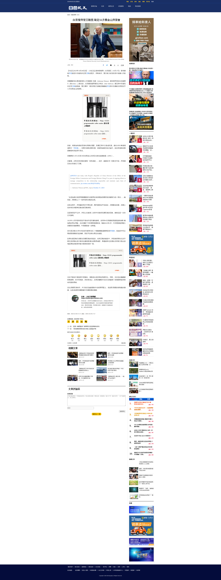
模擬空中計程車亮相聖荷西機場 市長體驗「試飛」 (148, 148)
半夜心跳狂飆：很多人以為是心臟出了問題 (148, 262)
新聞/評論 (94, 6)
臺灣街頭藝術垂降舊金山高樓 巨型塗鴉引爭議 (148, 217)
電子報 (148, 1)
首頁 (68, 14)
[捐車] (141, 254)
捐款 (139, 1)
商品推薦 (138, 6)
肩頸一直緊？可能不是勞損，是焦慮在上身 (148, 282)
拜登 (70, 73)
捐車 (135, 1)
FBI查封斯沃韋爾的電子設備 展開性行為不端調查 (148, 168)
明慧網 (127, 570)
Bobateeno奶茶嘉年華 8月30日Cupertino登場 (148, 207)
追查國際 (77, 570)
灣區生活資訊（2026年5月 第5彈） (148, 332)
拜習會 (76, 148)
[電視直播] (141, 561)
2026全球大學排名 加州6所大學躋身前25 (148, 292)
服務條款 (84, 566)
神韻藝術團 (93, 570)
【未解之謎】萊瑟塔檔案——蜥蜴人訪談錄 (148, 272)
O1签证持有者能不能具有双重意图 (148, 302)
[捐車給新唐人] (141, 61)
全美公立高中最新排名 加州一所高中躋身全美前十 (148, 138)
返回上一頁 (96, 414)
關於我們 (70, 566)
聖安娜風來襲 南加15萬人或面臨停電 (85, 329)
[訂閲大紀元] (141, 513)
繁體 (152, 1)
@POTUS (73, 176)
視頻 (129, 6)
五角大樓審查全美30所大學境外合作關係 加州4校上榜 (148, 178)
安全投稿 (97, 566)
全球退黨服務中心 (118, 570)
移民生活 (111, 6)
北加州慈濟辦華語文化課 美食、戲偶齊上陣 (148, 188)
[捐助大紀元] (141, 545)
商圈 (143, 1)
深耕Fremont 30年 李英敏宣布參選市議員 (148, 312)
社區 (102, 6)
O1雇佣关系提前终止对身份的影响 (148, 322)
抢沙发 (123, 343)
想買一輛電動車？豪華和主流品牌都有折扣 (86, 326)
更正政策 (77, 566)
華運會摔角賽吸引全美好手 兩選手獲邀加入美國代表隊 (148, 227)
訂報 (131, 1)
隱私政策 (91, 566)
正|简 (122, 65)
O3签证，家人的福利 (148, 340)
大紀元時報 (101, 570)
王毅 (87, 73)
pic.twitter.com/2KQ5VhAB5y (90, 183)
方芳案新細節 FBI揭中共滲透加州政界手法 (147, 158)
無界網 (138, 570)
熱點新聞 (73, 14)
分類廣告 (121, 6)
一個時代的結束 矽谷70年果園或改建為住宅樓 (148, 197)
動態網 (132, 570)
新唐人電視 (85, 570)
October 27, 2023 (98, 188)
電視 (127, 1)
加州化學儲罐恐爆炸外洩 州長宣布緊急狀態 (148, 351)
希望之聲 (108, 570)
